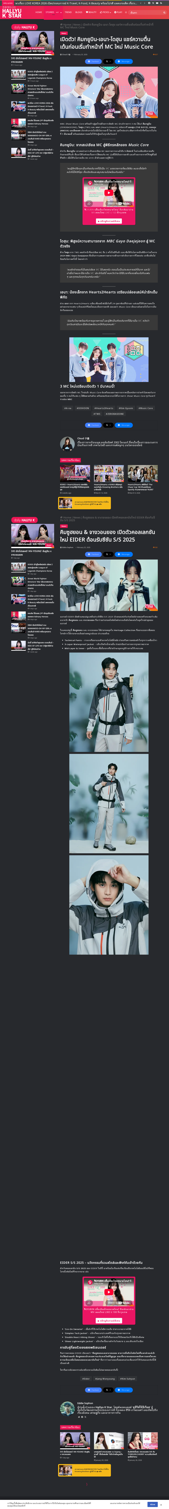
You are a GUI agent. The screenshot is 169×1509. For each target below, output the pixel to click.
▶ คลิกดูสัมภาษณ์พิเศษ (109, 221)
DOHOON (83, 408)
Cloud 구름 (66, 54)
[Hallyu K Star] (12, 11)
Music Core (146, 408)
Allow (152, 1504)
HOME (39, 12)
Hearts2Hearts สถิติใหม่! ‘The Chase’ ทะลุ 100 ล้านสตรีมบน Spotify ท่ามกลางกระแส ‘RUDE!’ (140, 487)
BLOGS (78, 12)
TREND (68, 12)
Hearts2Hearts (104, 408)
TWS (97, 414)
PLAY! (119, 12)
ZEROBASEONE (115, 414)
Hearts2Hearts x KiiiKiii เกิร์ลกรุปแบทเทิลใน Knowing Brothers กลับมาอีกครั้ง (108, 487)
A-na (68, 408)
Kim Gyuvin (126, 408)
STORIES (52, 12)
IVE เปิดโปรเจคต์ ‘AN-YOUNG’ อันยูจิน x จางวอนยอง (31, 60)
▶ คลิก (99, 504)
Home (67, 24)
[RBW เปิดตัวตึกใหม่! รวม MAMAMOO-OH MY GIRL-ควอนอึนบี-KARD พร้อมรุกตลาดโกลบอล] (18, 135)
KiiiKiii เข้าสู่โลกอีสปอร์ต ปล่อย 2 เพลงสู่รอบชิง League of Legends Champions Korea (40, 74)
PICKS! (105, 12)
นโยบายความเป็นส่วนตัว (100, 1503)
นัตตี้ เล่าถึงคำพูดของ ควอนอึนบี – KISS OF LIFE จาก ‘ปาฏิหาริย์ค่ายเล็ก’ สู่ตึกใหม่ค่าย (41, 153)
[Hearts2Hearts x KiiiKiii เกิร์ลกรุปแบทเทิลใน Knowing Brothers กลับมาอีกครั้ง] (109, 473)
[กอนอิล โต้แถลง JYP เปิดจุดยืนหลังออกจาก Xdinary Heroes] (18, 124)
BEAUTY (92, 12)
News (77, 24)
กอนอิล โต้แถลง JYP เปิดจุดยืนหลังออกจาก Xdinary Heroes (47, 3)
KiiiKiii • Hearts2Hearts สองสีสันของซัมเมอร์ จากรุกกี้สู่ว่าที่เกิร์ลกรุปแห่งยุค (74, 487)
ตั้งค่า (28, 1505)
